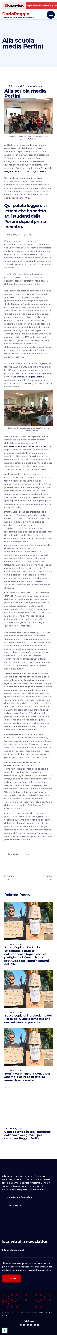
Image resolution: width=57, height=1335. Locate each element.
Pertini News (32, 139)
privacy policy (9, 1266)
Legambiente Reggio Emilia (27, 376)
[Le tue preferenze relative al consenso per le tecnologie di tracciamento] (4, 1330)
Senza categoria (34, 86)
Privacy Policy (39, 1312)
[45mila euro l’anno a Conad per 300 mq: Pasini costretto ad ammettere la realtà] (28, 1047)
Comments (12, 854)
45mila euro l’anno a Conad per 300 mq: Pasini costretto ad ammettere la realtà (27, 1077)
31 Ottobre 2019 (16, 86)
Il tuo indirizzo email (13, 1250)
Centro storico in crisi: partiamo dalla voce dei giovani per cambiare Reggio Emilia (27, 1135)
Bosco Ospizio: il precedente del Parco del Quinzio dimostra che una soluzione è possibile (28, 1019)
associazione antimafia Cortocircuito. (28, 446)
